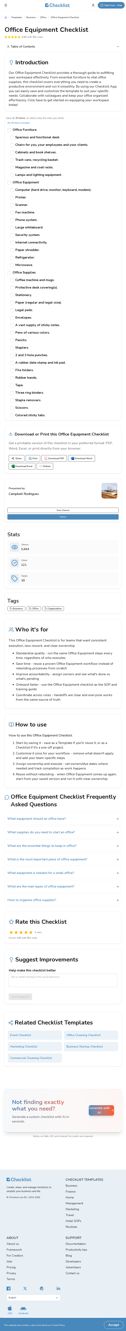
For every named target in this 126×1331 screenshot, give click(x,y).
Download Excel (23, 466)
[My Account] (93, 5)
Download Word (83, 458)
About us (13, 1244)
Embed (46, 466)
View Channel (63, 510)
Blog (69, 1256)
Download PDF (56, 458)
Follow (63, 517)
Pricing (11, 1267)
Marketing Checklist (23, 1047)
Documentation (76, 1244)
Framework (14, 1250)
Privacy (11, 1273)
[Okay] (21, 932)
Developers (73, 1261)
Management (74, 1203)
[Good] (25, 932)
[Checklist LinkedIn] (58, 1289)
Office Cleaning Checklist (83, 1035)
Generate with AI (99, 1110)
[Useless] (11, 932)
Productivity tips (76, 1250)
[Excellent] (30, 932)
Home (70, 1197)
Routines (71, 1227)
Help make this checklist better (32, 970)
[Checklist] (57, 5)
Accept (113, 1325)
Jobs (9, 1261)
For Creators (15, 1256)
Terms (11, 1279)
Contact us (72, 1273)
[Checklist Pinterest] (42, 1289)
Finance (71, 1192)
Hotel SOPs (73, 1221)
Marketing (72, 1209)
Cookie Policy (58, 1325)
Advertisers (73, 1267)
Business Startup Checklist (84, 1047)
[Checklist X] (25, 1289)
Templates (16, 17)
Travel (70, 1215)
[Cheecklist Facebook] (8, 1289)
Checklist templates (84, 1180)
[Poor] (16, 932)
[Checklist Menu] (5, 5)
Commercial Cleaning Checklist (31, 1058)
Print (34, 458)
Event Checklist (20, 1035)
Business (31, 17)
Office (43, 17)
